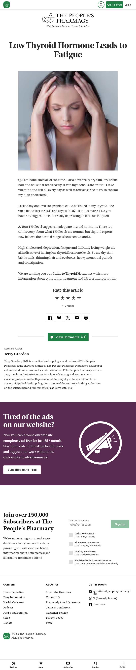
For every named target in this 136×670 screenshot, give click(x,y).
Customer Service (57, 613)
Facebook (99, 604)
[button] (86, 318)
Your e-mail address (78, 520)
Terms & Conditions (58, 607)
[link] (50, 318)
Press (49, 623)
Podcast (8, 607)
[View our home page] (6, 5)
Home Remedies (13, 592)
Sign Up (120, 524)
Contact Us (53, 597)
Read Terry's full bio (60, 388)
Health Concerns (13, 602)
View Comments (71, 337)
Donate (7, 623)
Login (128, 4)
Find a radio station (15, 613)
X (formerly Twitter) (105, 598)
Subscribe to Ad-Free (22, 469)
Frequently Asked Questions (63, 602)
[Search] (101, 4)
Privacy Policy (54, 618)
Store (6, 618)
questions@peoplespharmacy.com (112, 592)
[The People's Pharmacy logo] (68, 18)
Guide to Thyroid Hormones (72, 273)
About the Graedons (58, 592)
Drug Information (14, 597)
